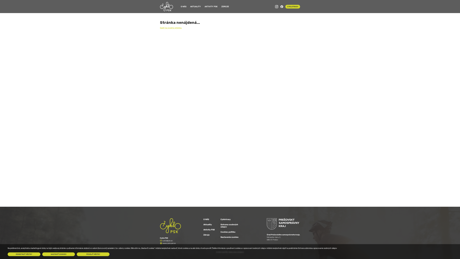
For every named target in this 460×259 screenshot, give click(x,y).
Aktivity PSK (211, 6)
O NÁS (206, 219)
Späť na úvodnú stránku (171, 28)
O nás (183, 6)
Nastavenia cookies (230, 237)
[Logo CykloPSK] (166, 6)
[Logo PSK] (283, 224)
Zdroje (225, 6)
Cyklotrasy (226, 219)
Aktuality (195, 6)
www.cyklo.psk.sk (169, 243)
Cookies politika (228, 232)
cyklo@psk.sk (168, 241)
